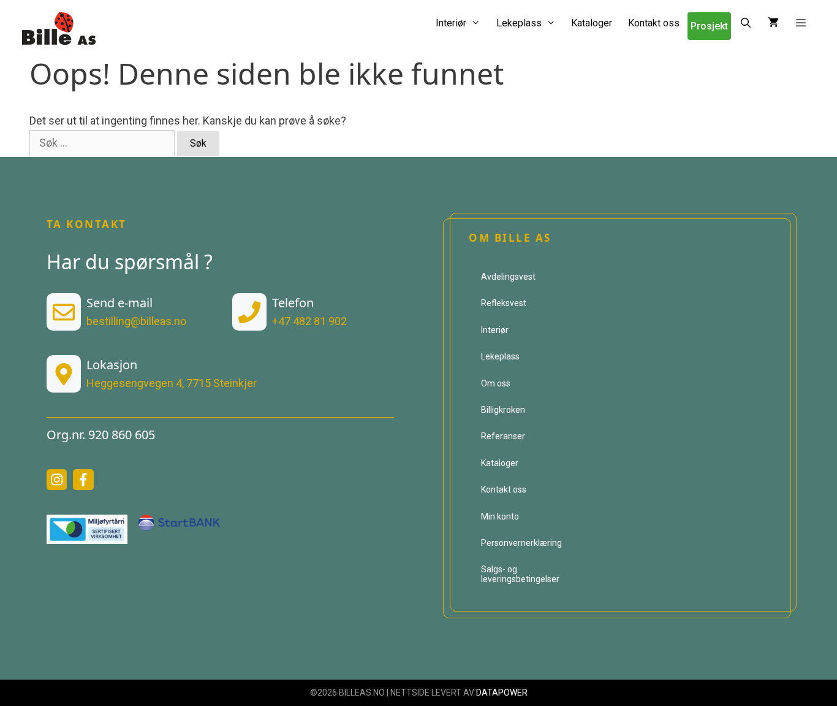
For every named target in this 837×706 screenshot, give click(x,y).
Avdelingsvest (508, 277)
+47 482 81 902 (309, 321)
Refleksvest (503, 303)
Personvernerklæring (521, 543)
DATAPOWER (502, 692)
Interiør (451, 23)
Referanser (503, 436)
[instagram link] (57, 479)
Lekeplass (519, 23)
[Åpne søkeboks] (745, 23)
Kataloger (591, 23)
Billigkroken (503, 410)
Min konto (500, 516)
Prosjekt (709, 26)
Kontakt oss (654, 23)
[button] (801, 23)
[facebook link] (83, 479)
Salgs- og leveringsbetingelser (520, 573)
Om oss (495, 383)
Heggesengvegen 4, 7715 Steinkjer (171, 383)
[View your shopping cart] (773, 23)
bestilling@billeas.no (136, 321)
